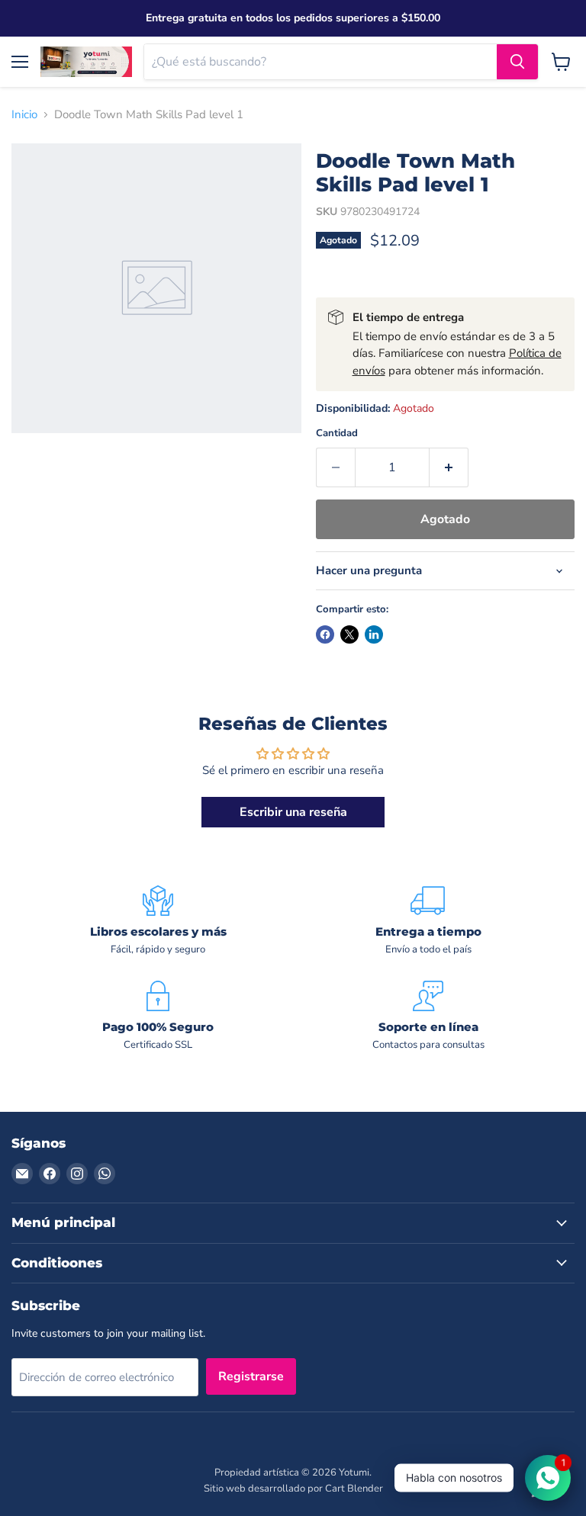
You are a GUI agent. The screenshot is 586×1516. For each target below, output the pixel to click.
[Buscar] (517, 61)
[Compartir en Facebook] (325, 634)
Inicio (24, 114)
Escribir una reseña (293, 812)
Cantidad (337, 433)
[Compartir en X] (349, 634)
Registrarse (251, 1376)
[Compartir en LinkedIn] (374, 634)
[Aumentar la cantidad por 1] (449, 467)
